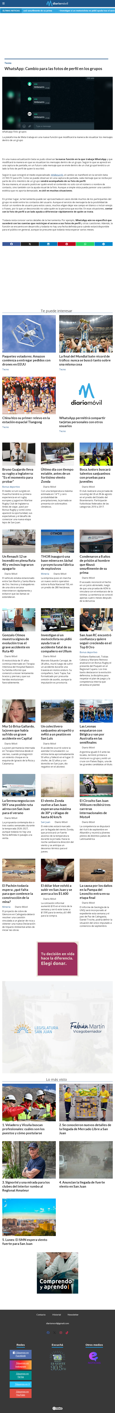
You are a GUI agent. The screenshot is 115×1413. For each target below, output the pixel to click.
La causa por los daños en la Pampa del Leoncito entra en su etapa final (96, 892)
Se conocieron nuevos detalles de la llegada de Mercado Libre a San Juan (85, 1129)
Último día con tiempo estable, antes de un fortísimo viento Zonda (57, 475)
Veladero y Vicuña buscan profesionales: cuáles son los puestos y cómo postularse (23, 1129)
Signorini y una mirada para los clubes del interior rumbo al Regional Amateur (26, 1186)
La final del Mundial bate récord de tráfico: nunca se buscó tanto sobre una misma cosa (85, 360)
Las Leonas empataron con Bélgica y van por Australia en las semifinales (92, 734)
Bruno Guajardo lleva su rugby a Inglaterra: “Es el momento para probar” (17, 475)
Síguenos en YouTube (22, 1393)
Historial (56, 1314)
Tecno (7, 63)
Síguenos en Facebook (22, 1354)
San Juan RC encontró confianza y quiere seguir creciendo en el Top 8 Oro (96, 641)
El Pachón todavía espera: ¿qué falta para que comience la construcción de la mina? (17, 894)
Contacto (41, 1314)
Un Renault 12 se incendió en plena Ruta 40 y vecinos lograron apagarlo (18, 562)
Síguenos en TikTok (22, 1375)
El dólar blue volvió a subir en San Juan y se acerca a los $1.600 (56, 890)
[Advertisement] (57, 35)
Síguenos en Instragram (22, 1365)
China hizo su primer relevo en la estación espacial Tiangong (26, 420)
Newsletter (73, 1314)
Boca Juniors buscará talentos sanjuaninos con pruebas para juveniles (95, 475)
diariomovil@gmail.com (57, 1323)
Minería (45, 573)
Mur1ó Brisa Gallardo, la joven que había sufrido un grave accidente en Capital (18, 732)
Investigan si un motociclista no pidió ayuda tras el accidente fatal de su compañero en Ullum (66, 11)
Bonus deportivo (11, 486)
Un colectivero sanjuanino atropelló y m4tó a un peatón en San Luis (57, 732)
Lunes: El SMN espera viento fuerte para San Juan (24, 1242)
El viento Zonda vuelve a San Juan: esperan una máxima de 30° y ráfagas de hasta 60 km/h (56, 809)
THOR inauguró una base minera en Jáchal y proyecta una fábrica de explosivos (57, 562)
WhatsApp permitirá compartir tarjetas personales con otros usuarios (82, 422)
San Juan (45, 822)
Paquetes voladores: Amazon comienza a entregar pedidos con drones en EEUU (26, 360)
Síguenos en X (22, 1384)
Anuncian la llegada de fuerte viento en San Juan (82, 1184)
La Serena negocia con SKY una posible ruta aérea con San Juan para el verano (18, 807)
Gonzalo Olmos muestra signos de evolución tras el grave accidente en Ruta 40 (16, 643)
